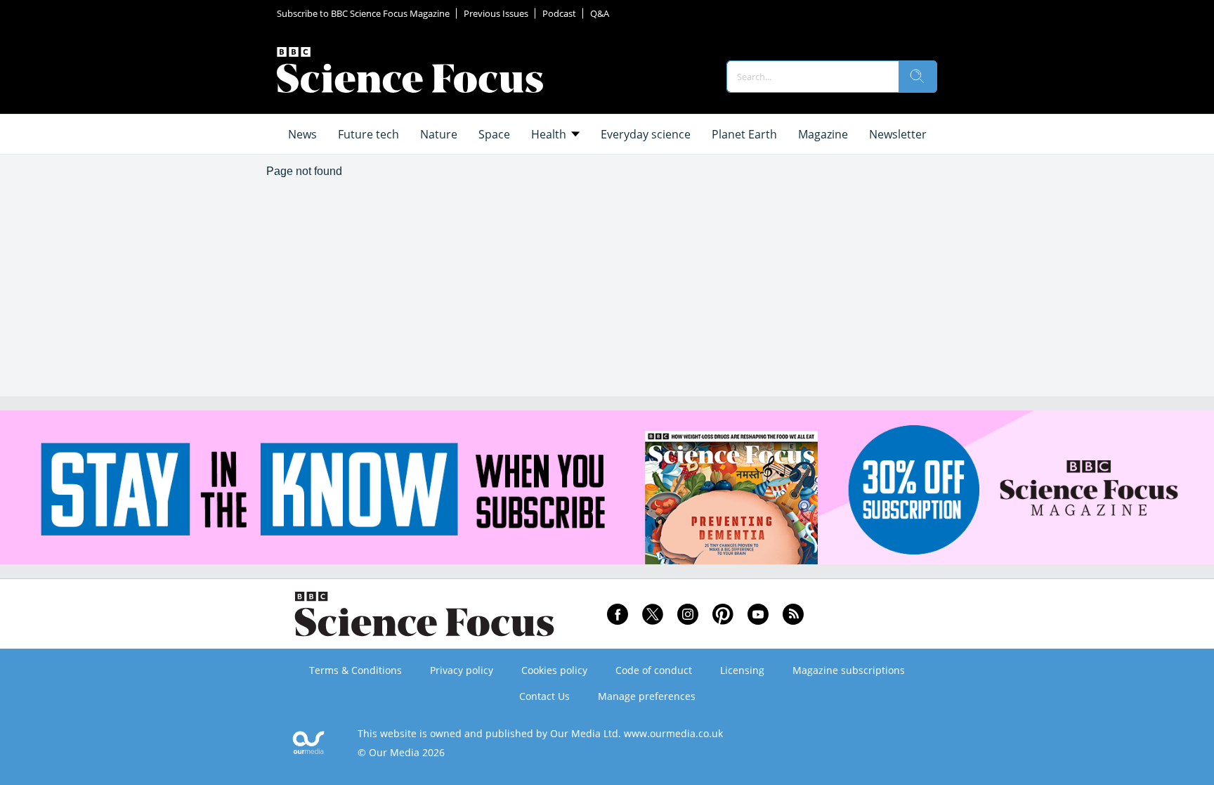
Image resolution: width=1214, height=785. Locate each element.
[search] (917, 76)
